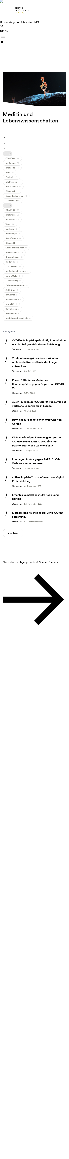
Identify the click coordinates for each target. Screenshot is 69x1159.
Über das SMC (30, 22)
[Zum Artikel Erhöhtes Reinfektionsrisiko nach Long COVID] (34, 499)
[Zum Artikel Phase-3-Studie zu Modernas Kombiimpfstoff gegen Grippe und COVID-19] (34, 386)
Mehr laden (13, 533)
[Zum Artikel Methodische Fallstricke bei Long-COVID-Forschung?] (34, 517)
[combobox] (5, 137)
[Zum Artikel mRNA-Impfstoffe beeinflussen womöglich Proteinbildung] (34, 481)
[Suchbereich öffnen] (2, 26)
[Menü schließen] (2, 42)
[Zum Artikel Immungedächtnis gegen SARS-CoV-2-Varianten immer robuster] (34, 463)
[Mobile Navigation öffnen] (2, 36)
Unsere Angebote (10, 22)
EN (6, 31)
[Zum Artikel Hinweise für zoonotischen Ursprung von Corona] (34, 424)
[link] (34, 10)
